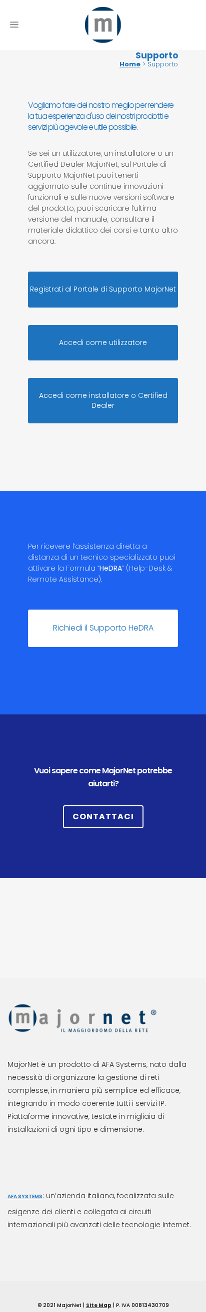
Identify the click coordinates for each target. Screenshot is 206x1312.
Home (130, 64)
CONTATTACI (103, 816)
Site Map (99, 1305)
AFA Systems (25, 1196)
